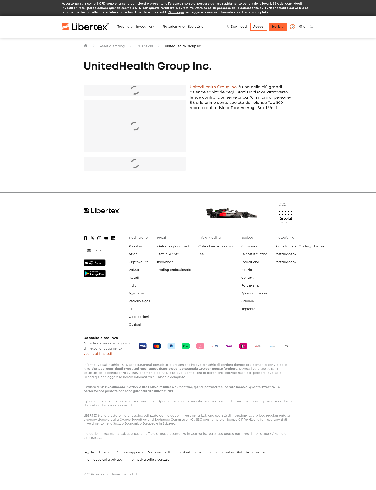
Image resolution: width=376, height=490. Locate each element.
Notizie (246, 270)
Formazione (250, 262)
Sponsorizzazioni (254, 293)
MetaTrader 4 (285, 254)
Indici (133, 285)
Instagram (100, 241)
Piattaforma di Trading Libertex (299, 246)
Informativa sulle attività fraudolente (235, 452)
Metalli (134, 278)
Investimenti (145, 26)
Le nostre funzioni (255, 254)
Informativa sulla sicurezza (149, 459)
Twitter (93, 241)
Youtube (107, 241)
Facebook (86, 241)
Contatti (248, 278)
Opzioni (135, 324)
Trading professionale (174, 270)
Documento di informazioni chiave (174, 452)
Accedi (258, 26)
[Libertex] (88, 26)
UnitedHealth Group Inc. (213, 87)
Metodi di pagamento (174, 246)
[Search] (311, 26)
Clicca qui (176, 12)
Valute (134, 270)
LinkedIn (114, 241)
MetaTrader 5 (285, 262)
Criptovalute (139, 262)
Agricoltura (137, 293)
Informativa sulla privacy (103, 459)
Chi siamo (249, 246)
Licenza (105, 452)
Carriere (247, 301)
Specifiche (165, 262)
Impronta (248, 309)
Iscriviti (278, 26)
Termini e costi (168, 254)
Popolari (135, 246)
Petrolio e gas (139, 301)
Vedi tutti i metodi (98, 354)
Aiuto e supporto (129, 452)
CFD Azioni (145, 46)
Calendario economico (216, 246)
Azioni (133, 254)
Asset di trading (112, 46)
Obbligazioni (139, 317)
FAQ (201, 254)
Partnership (250, 285)
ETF (131, 309)
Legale (89, 452)
